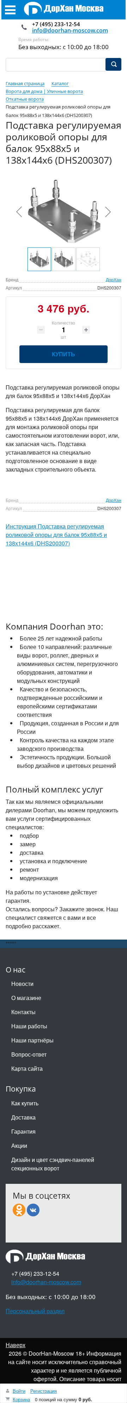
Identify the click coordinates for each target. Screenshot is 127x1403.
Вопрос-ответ (29, 1054)
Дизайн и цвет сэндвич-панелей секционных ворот (52, 1164)
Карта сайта (27, 1068)
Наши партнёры (32, 1040)
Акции (19, 1145)
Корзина (21, 1399)
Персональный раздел (35, 1311)
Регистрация (43, 1390)
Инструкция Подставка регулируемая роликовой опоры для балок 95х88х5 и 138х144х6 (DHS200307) (56, 534)
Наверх (15, 1345)
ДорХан (113, 279)
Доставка (23, 1117)
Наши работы (29, 1026)
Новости (22, 984)
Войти (19, 1390)
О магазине (26, 998)
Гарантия (23, 1131)
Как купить (24, 1103)
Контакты (23, 1012)
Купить (63, 354)
